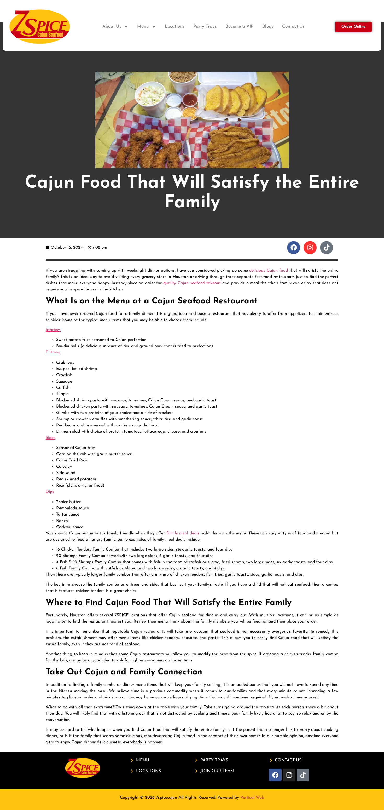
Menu (143, 26)
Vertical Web (252, 798)
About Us (111, 26)
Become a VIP (239, 26)
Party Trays (205, 26)
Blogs (267, 26)
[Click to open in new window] (293, 247)
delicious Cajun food (268, 271)
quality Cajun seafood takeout (192, 283)
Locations (174, 26)
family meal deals (182, 533)
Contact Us (293, 26)
